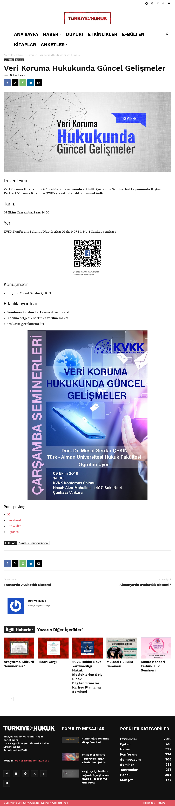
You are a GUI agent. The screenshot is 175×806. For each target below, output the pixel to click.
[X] (157, 3)
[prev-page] (6, 699)
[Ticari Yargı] (53, 648)
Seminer (33, 55)
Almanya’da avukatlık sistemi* (145, 585)
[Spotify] (152, 3)
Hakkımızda (149, 802)
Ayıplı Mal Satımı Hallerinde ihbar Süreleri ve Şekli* (94, 758)
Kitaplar (25, 44)
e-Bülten (133, 34)
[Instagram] (146, 3)
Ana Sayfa (26, 34)
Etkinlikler (102, 34)
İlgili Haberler (19, 629)
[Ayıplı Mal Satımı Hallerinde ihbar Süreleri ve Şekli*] (70, 757)
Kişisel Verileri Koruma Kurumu (33, 543)
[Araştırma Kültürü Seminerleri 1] (19, 648)
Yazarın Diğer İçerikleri (60, 629)
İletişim (161, 802)
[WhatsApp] (163, 3)
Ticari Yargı (47, 662)
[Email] (38, 82)
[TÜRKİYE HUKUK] (87, 18)
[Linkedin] (30, 82)
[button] (167, 34)
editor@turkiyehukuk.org (32, 760)
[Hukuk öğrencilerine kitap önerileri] (70, 740)
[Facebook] (140, 3)
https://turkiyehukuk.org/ (39, 605)
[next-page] (11, 699)
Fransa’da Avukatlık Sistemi (27, 585)
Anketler (53, 44)
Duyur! (74, 34)
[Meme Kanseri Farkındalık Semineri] (156, 648)
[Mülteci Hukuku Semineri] (121, 648)
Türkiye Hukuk (17, 75)
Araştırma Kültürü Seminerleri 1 (19, 664)
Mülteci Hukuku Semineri (119, 664)
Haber (50, 34)
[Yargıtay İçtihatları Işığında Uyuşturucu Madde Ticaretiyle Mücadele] (70, 774)
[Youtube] (169, 3)
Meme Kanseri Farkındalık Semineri (153, 666)
